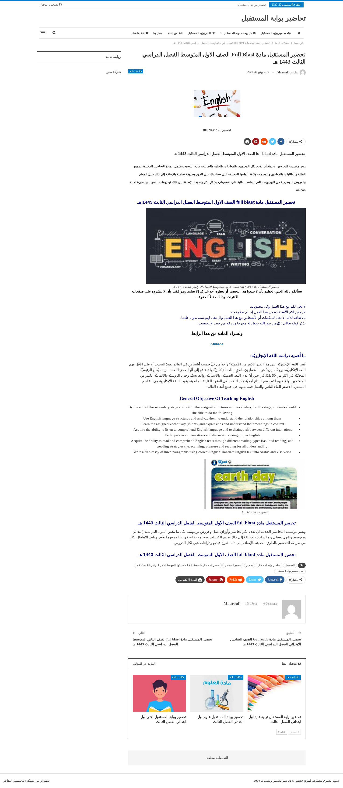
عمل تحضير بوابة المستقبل (289, 571)
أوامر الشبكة (35, 780)
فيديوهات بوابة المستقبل (238, 33)
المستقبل (290, 565)
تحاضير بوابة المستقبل (273, 18)
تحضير (249, 565)
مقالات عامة (136, 71)
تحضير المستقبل (233, 565)
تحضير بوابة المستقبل (252, 5)
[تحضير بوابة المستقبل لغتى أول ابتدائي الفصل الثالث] (159, 693)
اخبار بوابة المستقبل (199, 33)
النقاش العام (175, 33)
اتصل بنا (157, 33)
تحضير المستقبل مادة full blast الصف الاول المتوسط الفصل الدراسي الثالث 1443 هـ (177, 565)
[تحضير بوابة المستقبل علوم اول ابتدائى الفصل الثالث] (217, 693)
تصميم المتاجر (13, 780)
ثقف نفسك (138, 33)
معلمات (265, 780)
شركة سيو (114, 72)
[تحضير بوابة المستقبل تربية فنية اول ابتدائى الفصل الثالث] (274, 693)
